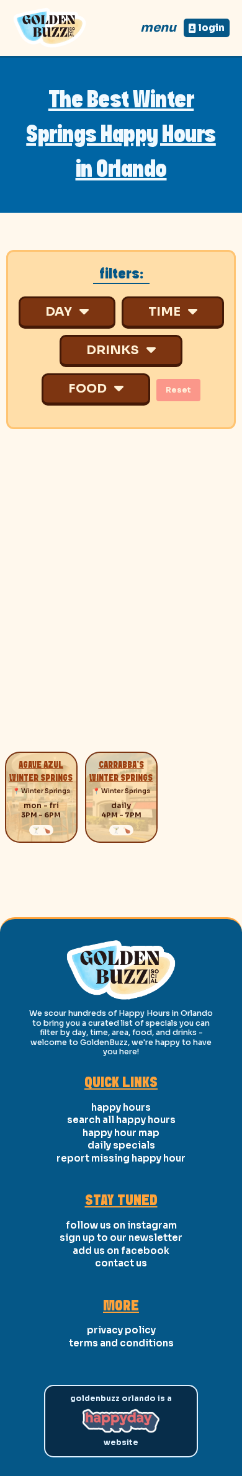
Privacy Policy (121, 1330)
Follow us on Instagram (121, 1225)
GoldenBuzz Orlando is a (121, 1398)
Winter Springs (45, 791)
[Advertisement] (121, 600)
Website (121, 1442)
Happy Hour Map (121, 1133)
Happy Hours (121, 1107)
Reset (178, 390)
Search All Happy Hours (121, 1120)
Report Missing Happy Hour (121, 1158)
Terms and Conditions (121, 1343)
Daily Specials (121, 1145)
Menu (158, 27)
